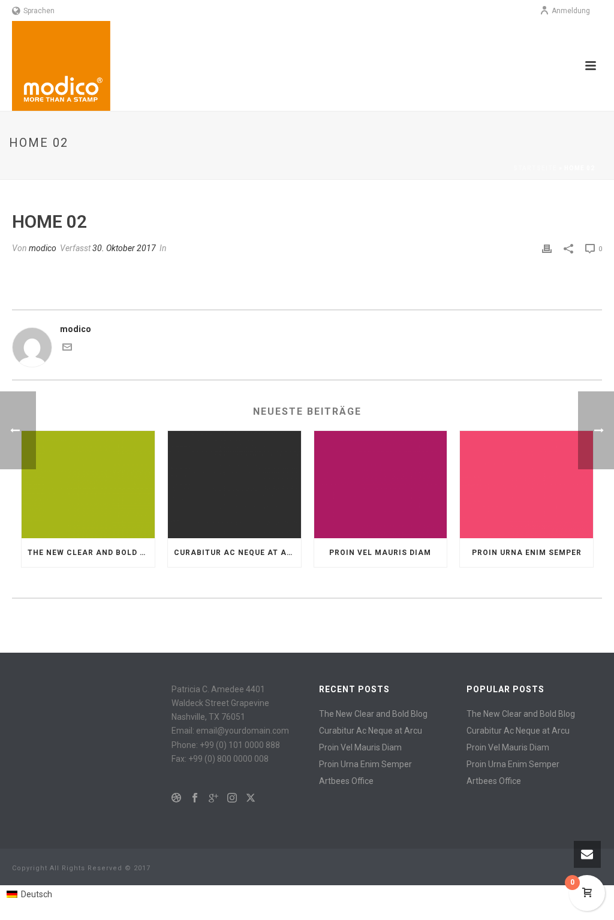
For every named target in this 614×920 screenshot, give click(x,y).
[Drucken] (547, 248)
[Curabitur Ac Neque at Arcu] (234, 484)
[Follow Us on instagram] (232, 798)
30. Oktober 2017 (124, 248)
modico (42, 248)
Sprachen (39, 11)
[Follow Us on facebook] (195, 798)
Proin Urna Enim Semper (527, 552)
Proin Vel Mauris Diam (380, 552)
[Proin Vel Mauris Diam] (380, 484)
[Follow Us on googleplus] (213, 798)
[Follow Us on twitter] (250, 798)
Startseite (535, 168)
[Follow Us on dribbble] (176, 798)
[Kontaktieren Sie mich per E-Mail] (67, 349)
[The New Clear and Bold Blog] (88, 484)
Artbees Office (346, 781)
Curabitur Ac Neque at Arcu (237, 552)
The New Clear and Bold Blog (91, 552)
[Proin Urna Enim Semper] (526, 484)
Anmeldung (571, 11)
